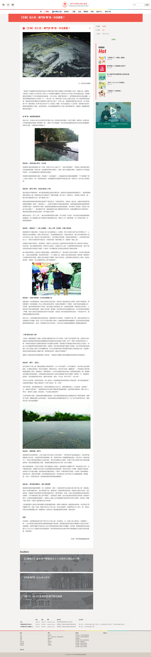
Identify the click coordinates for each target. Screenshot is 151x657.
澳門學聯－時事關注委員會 (81, 643)
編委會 (104, 26)
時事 (92, 11)
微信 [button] (114, 39)
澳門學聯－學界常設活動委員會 (82, 636)
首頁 (41, 12)
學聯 (47, 11)
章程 (49, 640)
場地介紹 (108, 11)
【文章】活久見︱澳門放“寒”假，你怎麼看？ (46, 28)
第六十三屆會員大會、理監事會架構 (55, 636)
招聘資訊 (22, 645)
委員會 (66, 11)
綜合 (103, 30)
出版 (79, 11)
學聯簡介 (50, 635)
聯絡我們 (50, 641)
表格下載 (22, 641)
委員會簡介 (78, 638)
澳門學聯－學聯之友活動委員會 (82, 640)
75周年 (49, 643)
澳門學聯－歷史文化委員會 (81, 646)
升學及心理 (58, 11)
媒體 (21, 638)
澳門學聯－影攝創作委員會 (81, 645)
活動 (73, 11)
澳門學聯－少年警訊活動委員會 (82, 635)
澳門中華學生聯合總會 (75, 4)
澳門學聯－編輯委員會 (80, 641)
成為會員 (22, 643)
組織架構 (50, 638)
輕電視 (86, 11)
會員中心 (99, 11)
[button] (3, 5)
